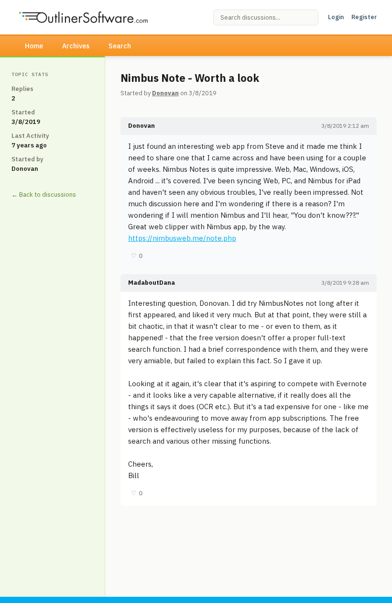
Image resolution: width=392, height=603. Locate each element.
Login (336, 17)
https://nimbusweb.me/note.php (182, 238)
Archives (75, 46)
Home (34, 46)
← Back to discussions (43, 194)
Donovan (165, 93)
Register (364, 17)
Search (120, 46)
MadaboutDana (151, 283)
